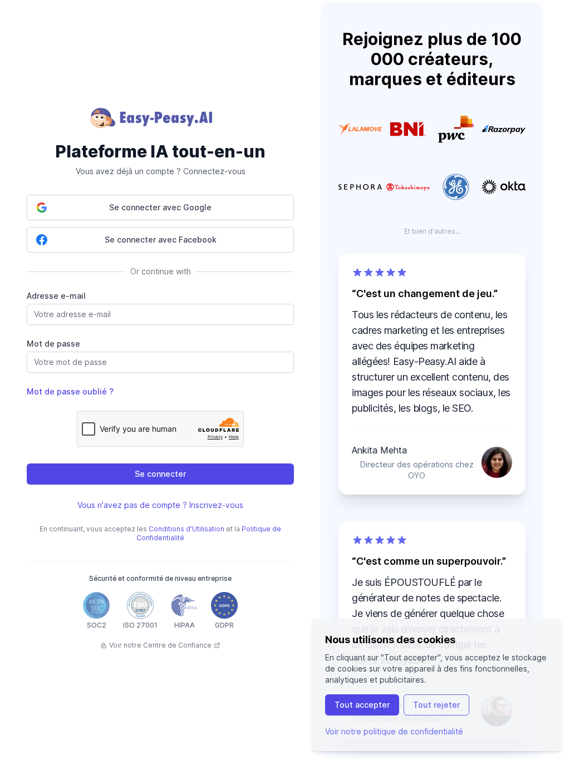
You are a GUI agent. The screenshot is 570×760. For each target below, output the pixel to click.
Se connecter (160, 473)
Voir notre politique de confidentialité (394, 731)
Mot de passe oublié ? (70, 391)
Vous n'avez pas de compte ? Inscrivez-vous (160, 505)
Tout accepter (362, 704)
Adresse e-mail (56, 295)
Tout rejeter (436, 704)
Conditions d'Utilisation (186, 529)
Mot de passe (53, 343)
